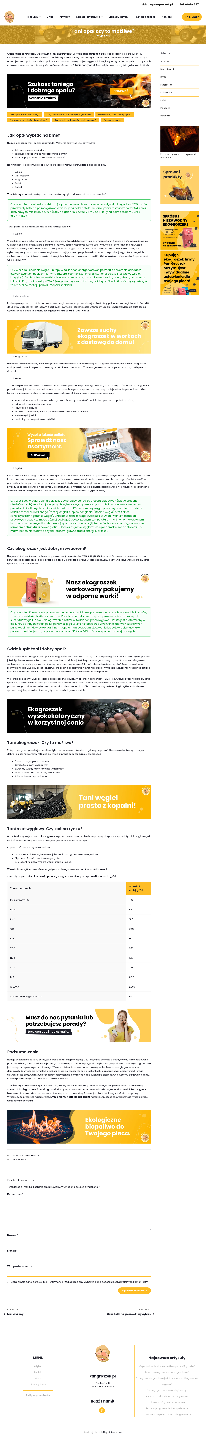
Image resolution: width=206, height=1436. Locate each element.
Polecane (165, 107)
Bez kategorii (167, 69)
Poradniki (165, 115)
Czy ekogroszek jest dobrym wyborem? (69, 114)
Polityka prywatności (38, 1395)
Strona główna (38, 1384)
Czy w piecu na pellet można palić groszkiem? (167, 1414)
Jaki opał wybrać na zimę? (24, 114)
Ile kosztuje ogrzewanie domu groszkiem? (167, 1372)
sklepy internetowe (112, 1432)
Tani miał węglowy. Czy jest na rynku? (75, 120)
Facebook (102, 1410)
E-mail (12, 1250)
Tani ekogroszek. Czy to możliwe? (29, 120)
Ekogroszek (32, 1155)
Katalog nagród (145, 16)
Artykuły (65, 16)
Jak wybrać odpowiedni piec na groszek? (167, 1396)
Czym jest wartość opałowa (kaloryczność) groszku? (167, 1366)
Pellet (163, 100)
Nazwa (12, 1235)
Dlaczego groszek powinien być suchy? (167, 1390)
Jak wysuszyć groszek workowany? (167, 1402)
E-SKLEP (194, 16)
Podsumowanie (112, 120)
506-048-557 (189, 4)
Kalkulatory (166, 92)
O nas (49, 16)
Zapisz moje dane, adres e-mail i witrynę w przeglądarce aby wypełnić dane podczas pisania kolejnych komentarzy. (79, 1282)
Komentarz (15, 1194)
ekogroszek (18, 1159)
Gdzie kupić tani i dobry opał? (114, 114)
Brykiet (163, 76)
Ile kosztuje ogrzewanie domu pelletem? (167, 1408)
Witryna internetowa (20, 1266)
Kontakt (167, 16)
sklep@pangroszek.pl (157, 4)
